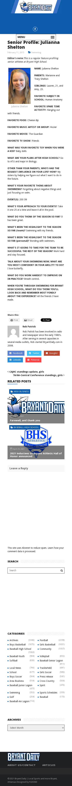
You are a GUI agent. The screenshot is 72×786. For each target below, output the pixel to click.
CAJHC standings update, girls (26, 371)
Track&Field (46, 668)
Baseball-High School (26, 427)
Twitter (35, 353)
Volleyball (44, 656)
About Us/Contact (22, 765)
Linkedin (17, 360)
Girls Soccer (46, 672)
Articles (48, 765)
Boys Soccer (16, 676)
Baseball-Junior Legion (21, 685)
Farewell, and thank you (25, 420)
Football (44, 640)
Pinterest (35, 360)
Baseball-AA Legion (19, 701)
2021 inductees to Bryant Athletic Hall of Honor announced (36, 455)
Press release (46, 676)
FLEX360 (33, 782)
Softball (13, 660)
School (13, 672)
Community (45, 649)
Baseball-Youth (17, 656)
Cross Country (47, 681)
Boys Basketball (18, 644)
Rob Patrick (29, 326)
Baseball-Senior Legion (51, 660)
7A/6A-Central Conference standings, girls (38, 375)
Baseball (44, 697)
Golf (12, 697)
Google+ (53, 353)
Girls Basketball (47, 644)
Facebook (17, 353)
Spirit (42, 685)
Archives (14, 640)
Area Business (21, 391)
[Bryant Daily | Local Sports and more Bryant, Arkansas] (36, 6)
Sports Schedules (48, 692)
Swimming (36, 52)
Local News (15, 668)
